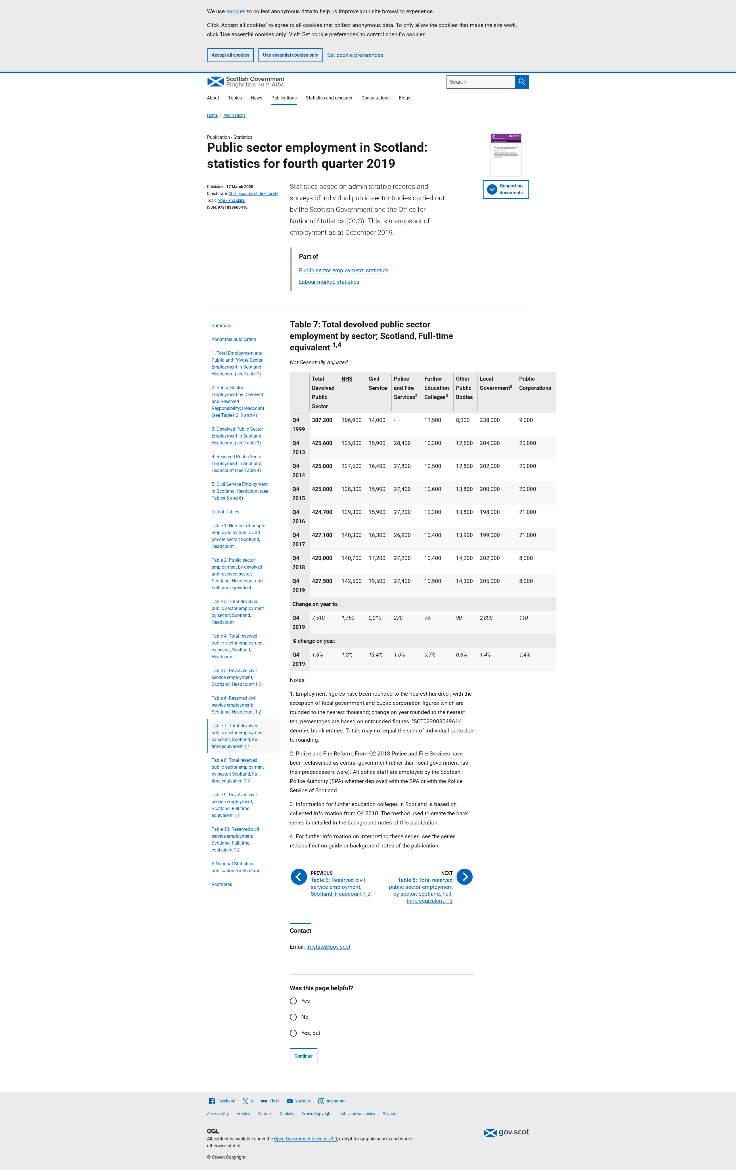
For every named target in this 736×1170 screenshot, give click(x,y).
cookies (236, 11)
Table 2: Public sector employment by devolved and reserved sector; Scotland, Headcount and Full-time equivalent (237, 573)
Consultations (375, 98)
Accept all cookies (230, 55)
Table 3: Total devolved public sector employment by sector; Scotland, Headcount (238, 612)
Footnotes (222, 884)
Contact (265, 1113)
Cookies (287, 1113)
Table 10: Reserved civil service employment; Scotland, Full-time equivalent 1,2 (235, 839)
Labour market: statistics (329, 282)
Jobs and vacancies (357, 1113)
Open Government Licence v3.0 (305, 1139)
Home (212, 115)
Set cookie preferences (355, 55)
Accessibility (218, 1113)
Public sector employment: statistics (343, 270)
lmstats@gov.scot (328, 946)
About (213, 98)
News (256, 98)
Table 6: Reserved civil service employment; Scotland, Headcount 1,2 (236, 705)
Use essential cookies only (290, 55)
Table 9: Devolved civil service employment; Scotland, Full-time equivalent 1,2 (234, 805)
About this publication (234, 339)
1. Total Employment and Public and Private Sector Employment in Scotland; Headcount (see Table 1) (237, 363)
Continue (303, 1056)
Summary (221, 325)
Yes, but (310, 1033)
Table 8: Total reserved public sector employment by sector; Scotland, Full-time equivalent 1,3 (238, 770)
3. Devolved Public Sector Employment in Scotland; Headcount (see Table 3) (237, 436)
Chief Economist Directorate (253, 193)
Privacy (389, 1113)
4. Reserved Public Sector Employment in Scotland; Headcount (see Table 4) (237, 463)
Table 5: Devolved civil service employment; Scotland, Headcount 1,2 (236, 677)
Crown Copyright (317, 1113)
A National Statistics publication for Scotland (236, 867)
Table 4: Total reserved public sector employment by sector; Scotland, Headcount (238, 646)
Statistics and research (329, 98)
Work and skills (231, 200)
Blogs (404, 98)
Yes (305, 1001)
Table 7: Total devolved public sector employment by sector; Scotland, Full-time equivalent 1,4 (238, 736)
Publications (284, 98)
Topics (235, 98)
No (304, 1017)
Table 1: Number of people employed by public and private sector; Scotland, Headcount (238, 536)
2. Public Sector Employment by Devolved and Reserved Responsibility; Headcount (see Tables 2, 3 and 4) (238, 401)
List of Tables (225, 512)
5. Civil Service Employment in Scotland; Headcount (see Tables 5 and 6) (240, 491)
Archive (243, 1113)
